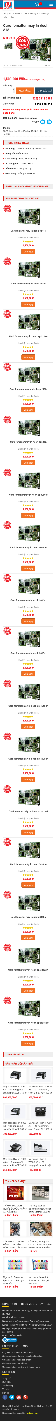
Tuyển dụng (7, 1385)
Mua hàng (25, 90)
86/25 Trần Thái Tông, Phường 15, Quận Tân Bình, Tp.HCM (26, 132)
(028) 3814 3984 (41, 1321)
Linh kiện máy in (31, 13)
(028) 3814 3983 (20, 1321)
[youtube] (19, 1396)
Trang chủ (7, 13)
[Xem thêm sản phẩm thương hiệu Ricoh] (9, 38)
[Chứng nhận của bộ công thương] (9, 1339)
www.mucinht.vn (44, 1324)
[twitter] (12, 1396)
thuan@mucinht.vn (28, 117)
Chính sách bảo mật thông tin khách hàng (21, 1366)
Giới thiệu (6, 1381)
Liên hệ (5, 1392)
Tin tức (5, 1389)
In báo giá (46, 90)
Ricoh (17, 13)
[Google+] (26, 1396)
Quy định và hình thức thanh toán (17, 1352)
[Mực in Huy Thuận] (8, 5)
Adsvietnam (32, 1412)
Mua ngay (28, 251)
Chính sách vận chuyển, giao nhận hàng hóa (22, 1356)
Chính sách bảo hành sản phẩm (16, 1359)
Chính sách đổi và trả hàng (14, 1363)
